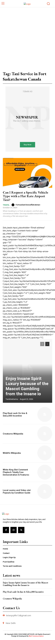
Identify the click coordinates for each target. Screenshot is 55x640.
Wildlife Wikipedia (12, 453)
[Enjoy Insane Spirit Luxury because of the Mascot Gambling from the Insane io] (27, 371)
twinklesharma (12, 399)
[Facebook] (6, 530)
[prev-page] (42, 344)
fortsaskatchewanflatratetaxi (28, 205)
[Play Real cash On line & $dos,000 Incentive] (44, 414)
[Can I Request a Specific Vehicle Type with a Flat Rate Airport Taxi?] (27, 173)
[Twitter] (21, 530)
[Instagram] (13, 530)
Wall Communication (36, 636)
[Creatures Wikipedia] (44, 433)
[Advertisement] (27, 36)
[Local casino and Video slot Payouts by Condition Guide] (44, 491)
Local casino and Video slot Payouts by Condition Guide (17, 491)
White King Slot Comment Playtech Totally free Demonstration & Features (16, 472)
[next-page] (47, 344)
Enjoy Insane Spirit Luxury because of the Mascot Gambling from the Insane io (27, 386)
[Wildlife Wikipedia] (44, 452)
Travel (6, 205)
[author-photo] (13, 204)
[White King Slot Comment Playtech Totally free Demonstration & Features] (44, 472)
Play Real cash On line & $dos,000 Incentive (15, 414)
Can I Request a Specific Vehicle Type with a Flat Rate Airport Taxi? (25, 196)
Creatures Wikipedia (13, 433)
